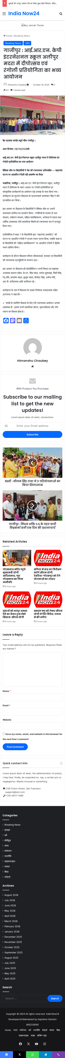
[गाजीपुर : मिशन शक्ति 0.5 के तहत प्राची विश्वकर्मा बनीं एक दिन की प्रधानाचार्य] (32, 505)
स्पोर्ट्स (7, 877)
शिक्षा (6, 871)
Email (6, 705)
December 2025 (13, 936)
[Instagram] (44, 1044)
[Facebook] (20, 1044)
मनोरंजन (8, 851)
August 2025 (11, 957)
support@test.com (15, 792)
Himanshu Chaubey (17, 84)
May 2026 (10, 910)
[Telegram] (45, 1054)
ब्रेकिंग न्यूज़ (41, 1035)
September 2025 (13, 952)
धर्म (5, 835)
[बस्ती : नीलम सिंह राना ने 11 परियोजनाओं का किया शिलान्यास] (32, 463)
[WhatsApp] (32, 1054)
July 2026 (9, 900)
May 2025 (9, 973)
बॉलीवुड (7, 840)
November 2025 (13, 942)
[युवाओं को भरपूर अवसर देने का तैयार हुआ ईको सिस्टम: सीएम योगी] (17, 599)
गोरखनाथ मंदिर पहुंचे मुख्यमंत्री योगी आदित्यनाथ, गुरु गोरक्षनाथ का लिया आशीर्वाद (14, 576)
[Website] (32, 366)
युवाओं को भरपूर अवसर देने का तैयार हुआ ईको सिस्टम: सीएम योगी (34, 3)
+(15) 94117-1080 (14, 795)
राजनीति (7, 856)
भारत (27, 43)
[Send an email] (28, 84)
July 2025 (9, 963)
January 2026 (12, 931)
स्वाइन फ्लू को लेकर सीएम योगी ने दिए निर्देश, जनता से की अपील (48, 614)
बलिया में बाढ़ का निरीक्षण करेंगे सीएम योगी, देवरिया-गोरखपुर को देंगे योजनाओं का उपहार (48, 574)
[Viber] (58, 1054)
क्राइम (7, 830)
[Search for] (60, 15)
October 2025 (11, 947)
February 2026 (12, 926)
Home (9, 35)
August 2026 (11, 895)
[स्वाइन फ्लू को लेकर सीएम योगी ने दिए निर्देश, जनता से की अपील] (48, 599)
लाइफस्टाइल (9, 861)
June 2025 (10, 968)
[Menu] (4, 15)
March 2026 (11, 921)
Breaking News (22, 35)
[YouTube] (36, 1044)
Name (7, 691)
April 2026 (10, 916)
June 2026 (10, 905)
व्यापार (7, 866)
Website (7, 719)
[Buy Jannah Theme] (32, 25)
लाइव (33, 1035)
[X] (28, 1044)
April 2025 (9, 978)
